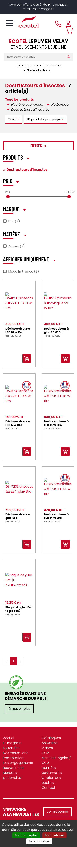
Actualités (49, 743)
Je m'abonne (57, 811)
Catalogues (51, 738)
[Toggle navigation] (9, 23)
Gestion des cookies (51, 780)
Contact (48, 787)
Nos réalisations (38, 70)
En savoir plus (19, 708)
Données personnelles (52, 770)
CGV (45, 752)
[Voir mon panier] (68, 30)
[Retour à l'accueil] (21, 22)
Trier (12, 119)
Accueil (9, 738)
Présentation (13, 757)
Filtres (36, 146)
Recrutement (13, 767)
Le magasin (12, 743)
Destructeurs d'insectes (27, 169)
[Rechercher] (69, 57)
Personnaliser (39, 841)
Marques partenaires (12, 775)
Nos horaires (52, 65)
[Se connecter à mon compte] (68, 24)
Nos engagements (18, 762)
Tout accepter (26, 835)
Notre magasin (27, 65)
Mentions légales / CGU (56, 760)
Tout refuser (54, 835)
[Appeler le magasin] (58, 24)
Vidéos (47, 748)
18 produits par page (44, 119)
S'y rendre (11, 748)
